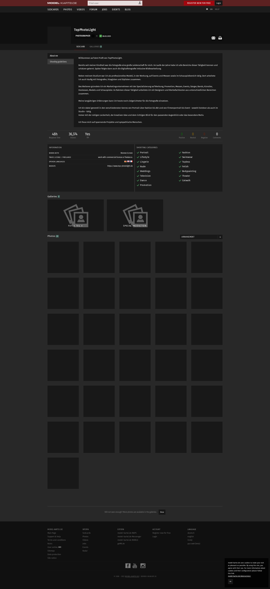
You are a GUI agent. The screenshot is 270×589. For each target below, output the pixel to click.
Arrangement (188, 237)
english (191, 536)
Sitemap (51, 551)
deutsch (191, 533)
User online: (54, 547)
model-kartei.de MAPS (127, 533)
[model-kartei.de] (62, 3)
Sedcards (53, 9)
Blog (128, 9)
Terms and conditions (57, 540)
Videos (81, 9)
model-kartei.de (132, 576)
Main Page (52, 533)
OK (230, 581)
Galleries (95, 46)
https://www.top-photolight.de (120, 166)
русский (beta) (194, 544)
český (190, 540)
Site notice (52, 558)
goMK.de (121, 544)
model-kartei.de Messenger (129, 536)
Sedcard (80, 46)
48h (54, 135)
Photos (67, 9)
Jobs (104, 9)
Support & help (54, 536)
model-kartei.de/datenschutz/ (239, 576)
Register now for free (199, 3)
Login (218, 3)
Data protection (54, 554)
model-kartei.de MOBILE (128, 540)
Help (217, 9)
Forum (93, 9)
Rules (50, 544)
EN (211, 9)
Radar (85, 551)
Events (116, 9)
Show (162, 512)
